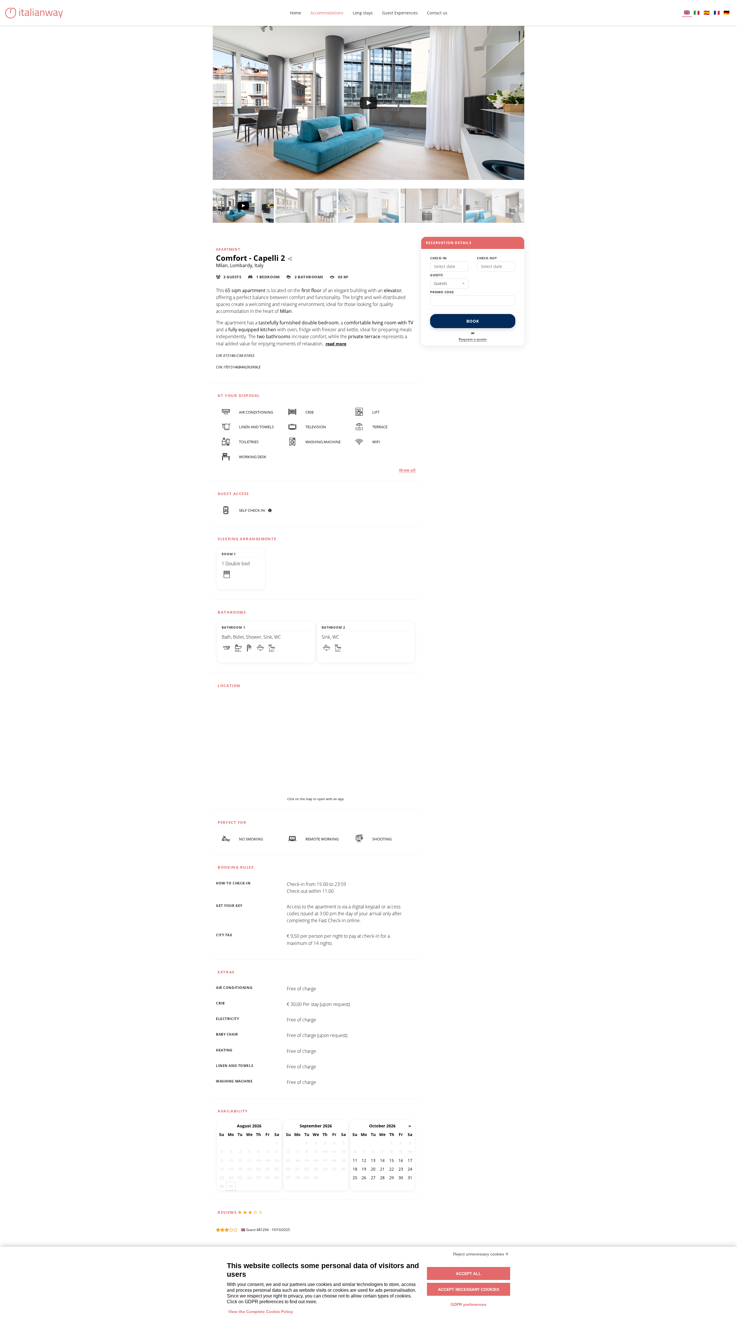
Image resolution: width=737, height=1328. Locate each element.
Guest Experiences (400, 13)
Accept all (468, 1273)
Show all (407, 470)
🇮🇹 (697, 12)
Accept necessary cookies (468, 1289)
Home (295, 13)
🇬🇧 (687, 12)
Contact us (437, 13)
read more (336, 344)
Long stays (363, 13)
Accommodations (326, 13)
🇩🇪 (726, 12)
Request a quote (473, 339)
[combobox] (449, 283)
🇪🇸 (707, 12)
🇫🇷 (717, 12)
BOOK (472, 321)
